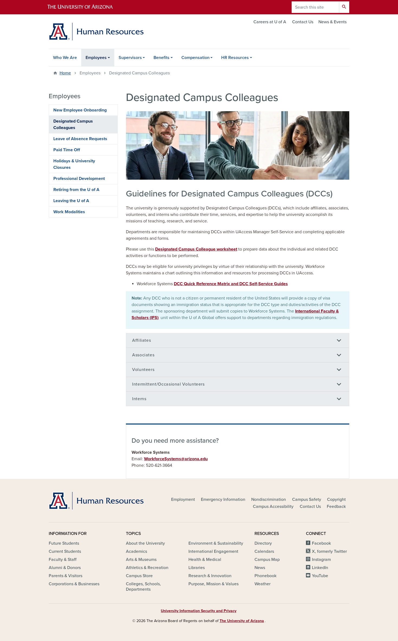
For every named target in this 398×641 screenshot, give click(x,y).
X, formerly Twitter (329, 551)
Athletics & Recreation (147, 567)
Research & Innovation (209, 575)
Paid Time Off (66, 150)
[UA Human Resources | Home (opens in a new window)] (96, 500)
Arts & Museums (141, 559)
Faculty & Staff (62, 559)
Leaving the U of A (71, 200)
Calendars (264, 551)
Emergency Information (223, 499)
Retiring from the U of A (76, 189)
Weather (262, 584)
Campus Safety (306, 499)
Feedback (336, 506)
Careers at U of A (269, 22)
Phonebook (265, 575)
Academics (136, 551)
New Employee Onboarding (80, 110)
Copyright (336, 499)
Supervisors (130, 57)
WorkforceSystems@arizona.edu (176, 459)
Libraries (196, 567)
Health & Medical (204, 559)
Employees (96, 57)
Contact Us (302, 22)
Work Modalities (69, 212)
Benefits (161, 57)
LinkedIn (320, 567)
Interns (139, 399)
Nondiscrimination (268, 499)
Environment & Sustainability (215, 543)
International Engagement (213, 551)
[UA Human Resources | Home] (96, 31)
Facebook (321, 543)
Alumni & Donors (65, 567)
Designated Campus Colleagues (73, 124)
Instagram (321, 559)
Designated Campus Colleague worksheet (196, 249)
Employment (183, 499)
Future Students (64, 543)
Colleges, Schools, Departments (143, 586)
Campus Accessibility (273, 506)
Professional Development (79, 178)
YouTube (320, 575)
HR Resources (235, 57)
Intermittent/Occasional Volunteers (168, 384)
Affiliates (141, 340)
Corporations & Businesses (74, 584)
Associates (143, 355)
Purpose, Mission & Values (213, 584)
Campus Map (267, 559)
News (260, 567)
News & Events (332, 22)
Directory (263, 543)
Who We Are (65, 57)
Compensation (195, 57)
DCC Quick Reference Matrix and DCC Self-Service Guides (231, 284)
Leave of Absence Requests (80, 139)
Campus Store (139, 575)
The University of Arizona (242, 621)
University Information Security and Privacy (198, 611)
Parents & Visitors (65, 575)
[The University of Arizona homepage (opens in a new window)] (85, 7)
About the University (145, 543)
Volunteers (143, 369)
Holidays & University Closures (74, 164)
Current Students (65, 551)
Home (65, 73)
